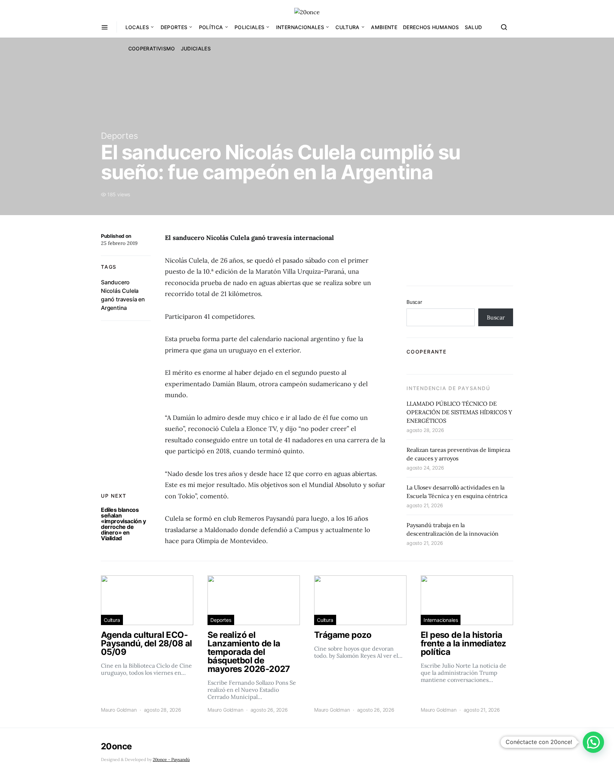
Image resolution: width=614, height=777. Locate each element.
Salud (473, 27)
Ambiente (384, 27)
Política (211, 27)
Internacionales (300, 27)
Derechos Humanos (431, 27)
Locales (137, 27)
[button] (593, 742)
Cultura (347, 27)
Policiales (250, 27)
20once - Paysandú (171, 759)
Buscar (414, 302)
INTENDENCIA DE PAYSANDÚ (448, 388)
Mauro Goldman (119, 710)
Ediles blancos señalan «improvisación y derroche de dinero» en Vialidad (123, 524)
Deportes (174, 27)
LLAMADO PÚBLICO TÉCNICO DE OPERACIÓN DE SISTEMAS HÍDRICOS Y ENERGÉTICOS (459, 412)
